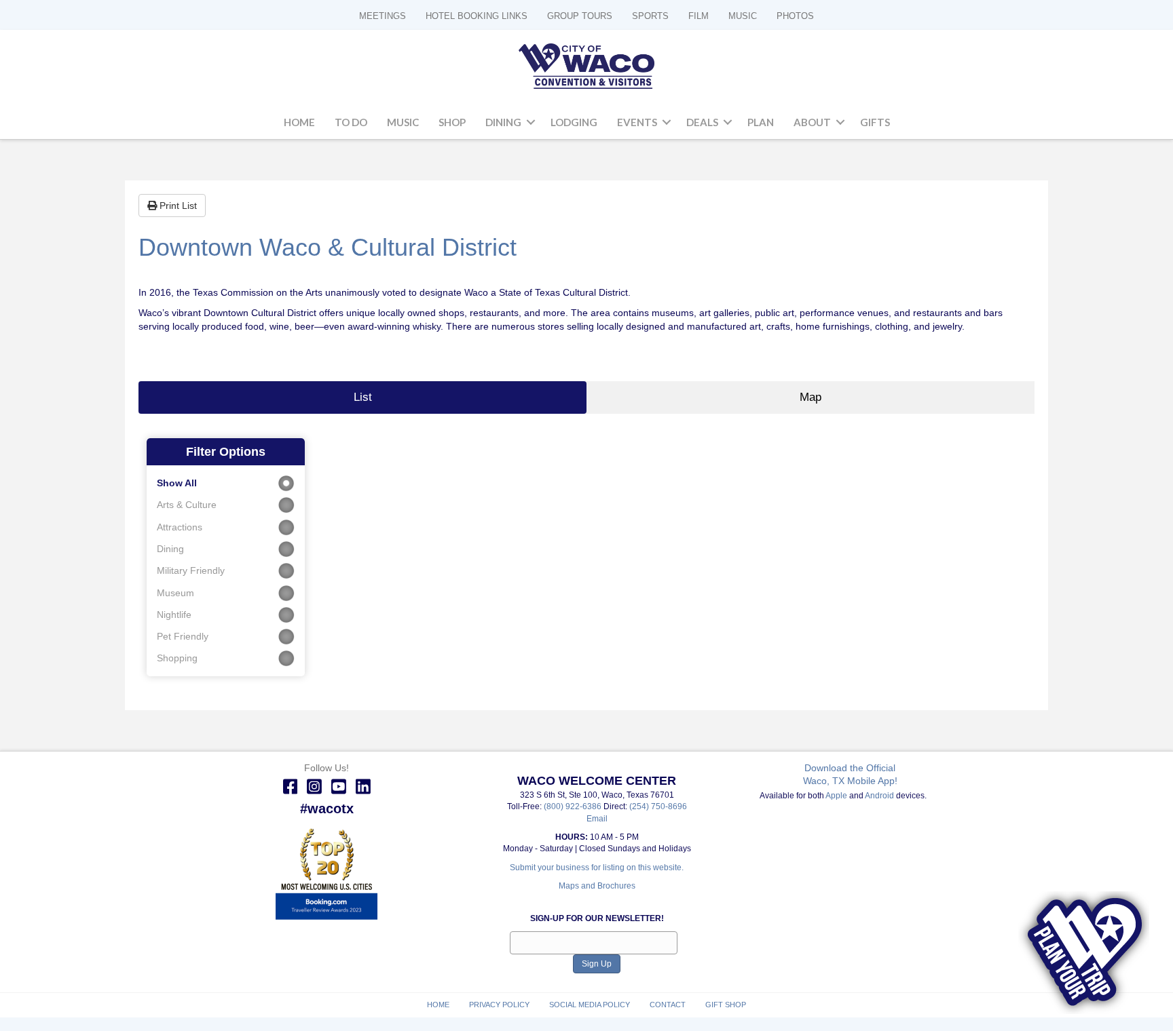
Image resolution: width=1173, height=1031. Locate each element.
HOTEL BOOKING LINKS (476, 16)
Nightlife (174, 614)
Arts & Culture (187, 504)
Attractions (179, 527)
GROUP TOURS (579, 16)
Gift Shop (725, 1004)
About (812, 122)
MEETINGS (382, 16)
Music (403, 122)
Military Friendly (191, 570)
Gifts (875, 122)
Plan (760, 122)
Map (810, 397)
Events (637, 122)
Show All (177, 483)
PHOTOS (795, 16)
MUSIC (742, 16)
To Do (351, 122)
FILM (698, 16)
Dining (503, 122)
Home (299, 122)
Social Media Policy (589, 1004)
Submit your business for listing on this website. (597, 867)
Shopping (177, 658)
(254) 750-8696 (658, 806)
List (363, 397)
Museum (175, 592)
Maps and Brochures (597, 886)
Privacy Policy (499, 1004)
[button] (530, 123)
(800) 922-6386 (573, 806)
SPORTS (650, 16)
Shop (452, 122)
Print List (177, 205)
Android (879, 795)
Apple (836, 795)
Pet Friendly (182, 636)
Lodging (574, 122)
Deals (702, 122)
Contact (668, 1004)
